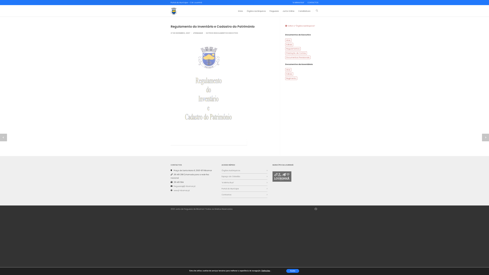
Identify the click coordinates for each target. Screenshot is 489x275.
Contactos (226, 194)
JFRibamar (198, 33)
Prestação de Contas (296, 53)
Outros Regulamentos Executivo (222, 33)
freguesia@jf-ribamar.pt (184, 186)
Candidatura (304, 11)
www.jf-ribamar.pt (182, 190)
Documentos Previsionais (297, 57)
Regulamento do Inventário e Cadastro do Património (213, 26)
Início (240, 11)
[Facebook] (315, 209)
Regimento (291, 78)
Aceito (292, 271)
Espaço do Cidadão (231, 176)
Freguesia (274, 11)
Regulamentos (293, 48)
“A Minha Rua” (228, 182)
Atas (288, 40)
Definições (265, 271)
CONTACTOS (312, 2)
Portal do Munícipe (230, 188)
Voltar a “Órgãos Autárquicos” (301, 26)
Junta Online (288, 11)
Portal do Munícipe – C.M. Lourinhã (186, 2)
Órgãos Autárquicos (256, 11)
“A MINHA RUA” (298, 2)
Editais (289, 44)
